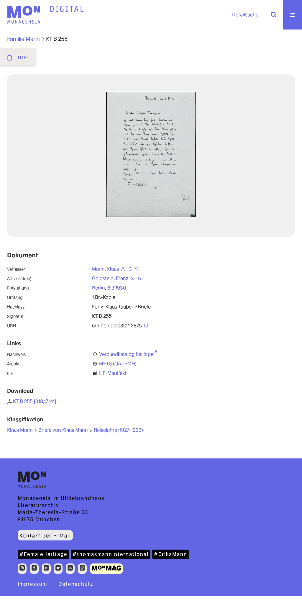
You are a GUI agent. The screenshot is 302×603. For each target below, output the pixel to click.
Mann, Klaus (105, 269)
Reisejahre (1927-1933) (118, 430)
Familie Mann (23, 39)
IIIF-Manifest (113, 373)
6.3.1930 (116, 288)
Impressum (32, 584)
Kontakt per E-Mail (45, 535)
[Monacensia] (23, 15)
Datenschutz (75, 584)
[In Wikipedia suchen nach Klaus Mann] (137, 269)
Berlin (98, 288)
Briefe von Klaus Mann (63, 430)
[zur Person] (123, 269)
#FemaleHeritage (43, 554)
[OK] (273, 15)
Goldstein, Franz (110, 278)
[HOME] (67, 9)
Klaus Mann (20, 430)
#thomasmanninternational (111, 554)
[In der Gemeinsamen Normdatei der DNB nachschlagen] (130, 269)
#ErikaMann (170, 554)
